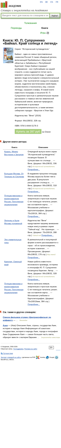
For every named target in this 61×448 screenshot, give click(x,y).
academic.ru (11, 4)
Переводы (16, 28)
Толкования (30, 23)
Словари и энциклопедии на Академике (24, 10)
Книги (44, 28)
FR (57, 2)
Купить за (28, 131)
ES (52, 2)
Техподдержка (18, 349)
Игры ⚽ (44, 33)
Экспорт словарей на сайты (11, 357)
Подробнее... (34, 169)
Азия (5, 325)
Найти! (55, 16)
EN (41, 2)
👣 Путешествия (7, 353)
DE (46, 2)
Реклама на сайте (30, 349)
